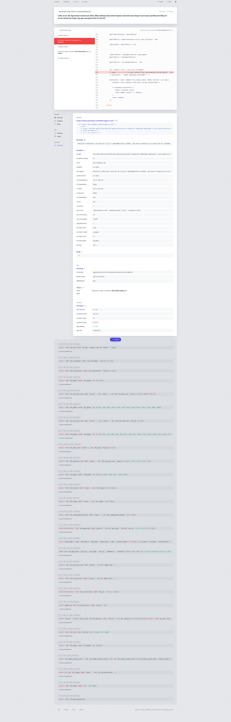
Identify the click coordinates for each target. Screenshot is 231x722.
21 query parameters (66, 438)
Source (66, 709)
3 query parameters (65, 532)
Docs (73, 709)
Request (56, 114)
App (55, 130)
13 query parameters (66, 411)
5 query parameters (65, 555)
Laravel (81, 709)
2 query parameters (65, 351)
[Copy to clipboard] (171, 124)
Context (57, 142)
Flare (149, 710)
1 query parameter (65, 384)
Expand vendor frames (65, 30)
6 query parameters (65, 478)
